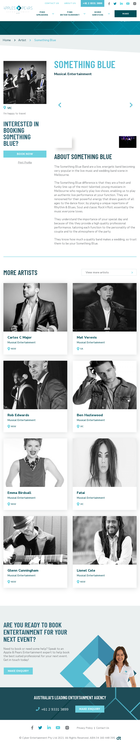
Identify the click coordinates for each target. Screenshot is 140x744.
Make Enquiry (126, 14)
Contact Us (52, 3)
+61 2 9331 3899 (92, 3)
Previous (60, 105)
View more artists (97, 272)
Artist (22, 40)
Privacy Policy (85, 728)
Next (130, 105)
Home (7, 40)
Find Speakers (42, 13)
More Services (97, 13)
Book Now (25, 154)
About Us (70, 3)
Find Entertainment (70, 13)
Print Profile (25, 162)
